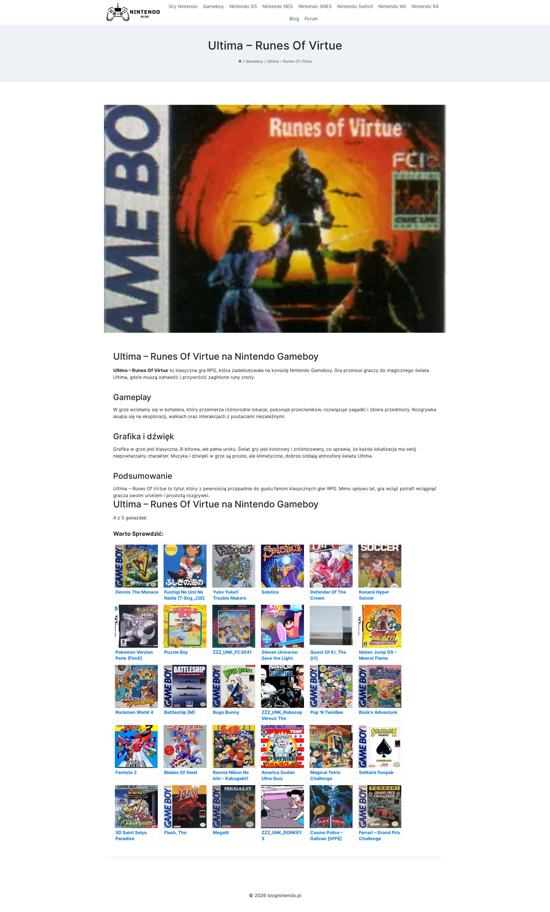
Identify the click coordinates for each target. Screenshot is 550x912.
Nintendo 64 (425, 6)
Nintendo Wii (392, 6)
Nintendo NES (277, 6)
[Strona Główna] (240, 61)
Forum (311, 18)
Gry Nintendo (183, 6)
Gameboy (213, 6)
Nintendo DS (243, 6)
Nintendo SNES (315, 6)
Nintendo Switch (355, 6)
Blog (294, 18)
